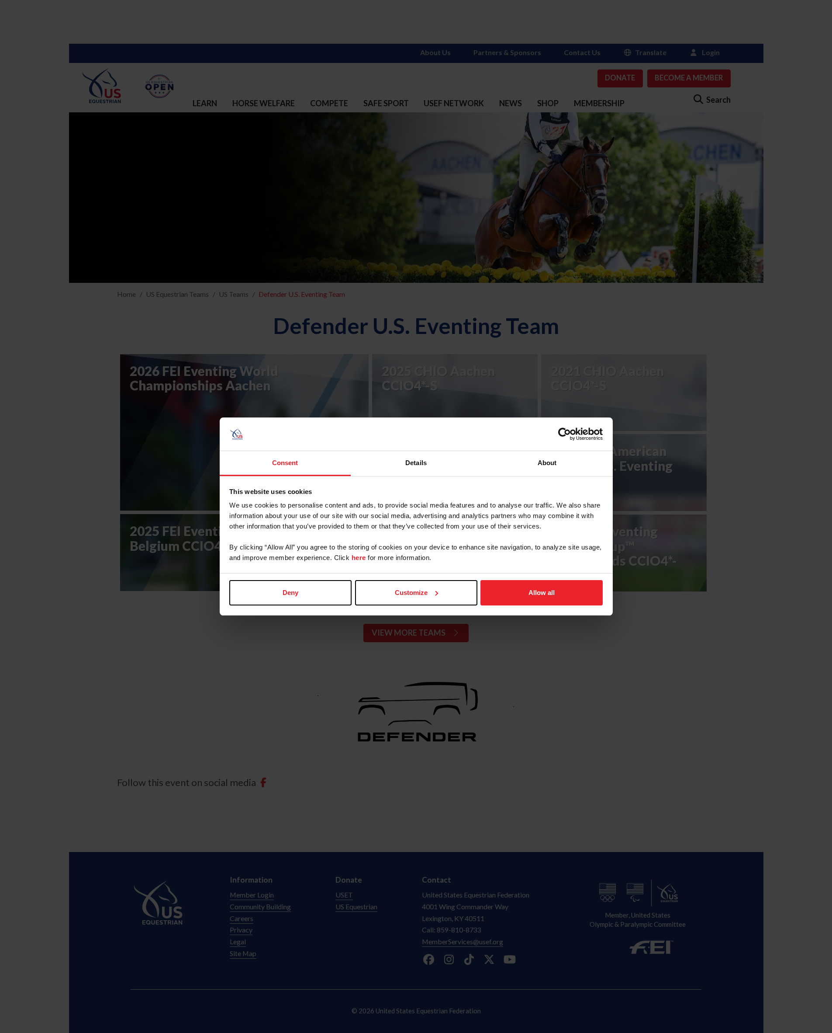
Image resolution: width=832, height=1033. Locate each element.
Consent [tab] (285, 462)
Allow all (541, 592)
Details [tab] (416, 462)
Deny (290, 592)
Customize (411, 592)
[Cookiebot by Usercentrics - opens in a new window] (564, 434)
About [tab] (547, 462)
